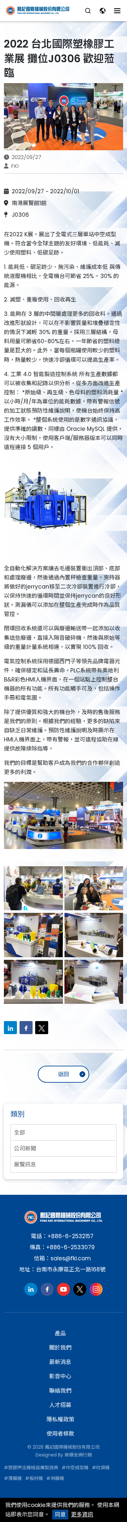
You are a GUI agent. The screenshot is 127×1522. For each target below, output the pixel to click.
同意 (60, 1514)
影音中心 (60, 1376)
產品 (60, 1333)
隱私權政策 (60, 1419)
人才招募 (60, 1405)
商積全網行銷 (78, 1455)
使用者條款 (60, 1434)
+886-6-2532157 (70, 1236)
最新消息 (60, 1362)
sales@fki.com (70, 1258)
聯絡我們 (60, 1391)
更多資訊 (82, 1514)
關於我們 (60, 1348)
